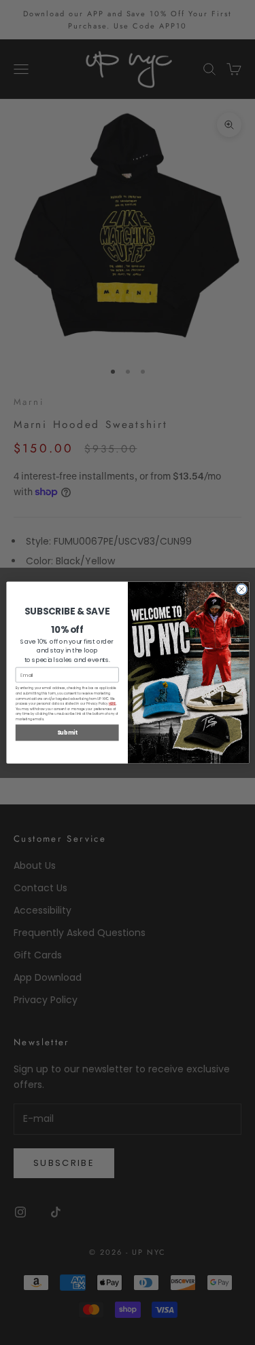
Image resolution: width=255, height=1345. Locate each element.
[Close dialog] (241, 589)
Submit (66, 732)
